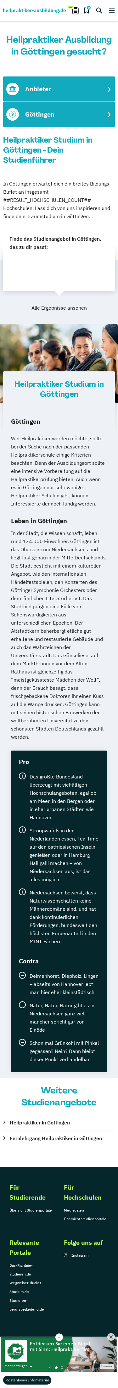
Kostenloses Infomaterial (27, 1380)
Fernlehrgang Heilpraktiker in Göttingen (56, 1138)
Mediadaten (74, 1210)
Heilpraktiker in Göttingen (40, 1122)
